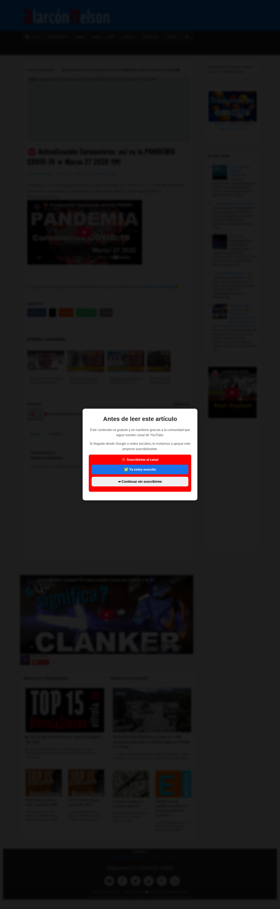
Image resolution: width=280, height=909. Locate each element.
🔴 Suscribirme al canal (140, 470)
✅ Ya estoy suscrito (140, 469)
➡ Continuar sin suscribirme (140, 481)
